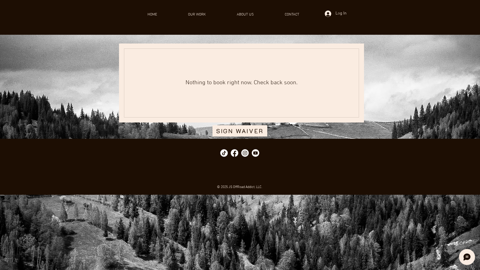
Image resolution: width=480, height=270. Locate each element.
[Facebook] (234, 153)
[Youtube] (255, 153)
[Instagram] (245, 153)
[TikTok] (224, 153)
